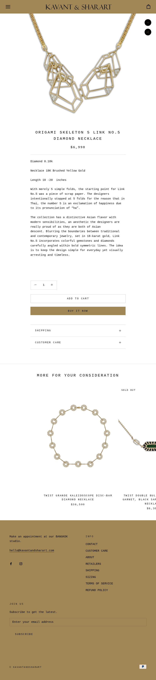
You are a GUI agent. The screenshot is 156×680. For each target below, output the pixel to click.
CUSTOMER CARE (97, 551)
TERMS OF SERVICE (99, 583)
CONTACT (92, 544)
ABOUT (90, 557)
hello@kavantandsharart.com (32, 550)
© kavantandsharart (26, 667)
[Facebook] (11, 564)
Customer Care (48, 342)
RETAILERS (93, 564)
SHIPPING (43, 330)
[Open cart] (148, 7)
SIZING (91, 577)
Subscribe (24, 634)
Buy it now (78, 311)
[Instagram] (20, 564)
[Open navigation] (8, 6)
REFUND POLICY (97, 590)
